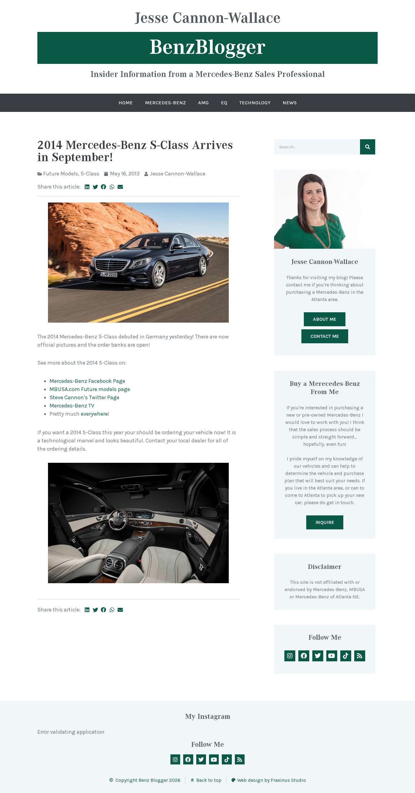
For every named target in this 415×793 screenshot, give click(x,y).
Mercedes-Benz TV (72, 405)
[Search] (367, 146)
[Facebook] (303, 655)
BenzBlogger (207, 47)
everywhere (94, 413)
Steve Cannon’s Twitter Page (84, 397)
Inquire (324, 522)
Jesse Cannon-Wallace (207, 19)
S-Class (90, 173)
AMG (203, 103)
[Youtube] (331, 655)
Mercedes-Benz (165, 103)
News (290, 103)
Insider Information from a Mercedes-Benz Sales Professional (208, 73)
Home (125, 103)
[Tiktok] (345, 655)
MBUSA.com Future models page (90, 389)
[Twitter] (317, 655)
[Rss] (359, 655)
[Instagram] (289, 655)
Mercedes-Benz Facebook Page (87, 381)
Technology (254, 103)
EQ (224, 103)
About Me (324, 319)
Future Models (60, 173)
